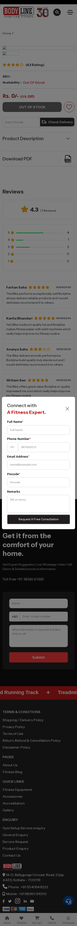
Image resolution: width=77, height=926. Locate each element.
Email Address (18, 456)
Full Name (15, 422)
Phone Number (19, 439)
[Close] (67, 408)
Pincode (13, 474)
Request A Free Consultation (39, 519)
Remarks (13, 491)
